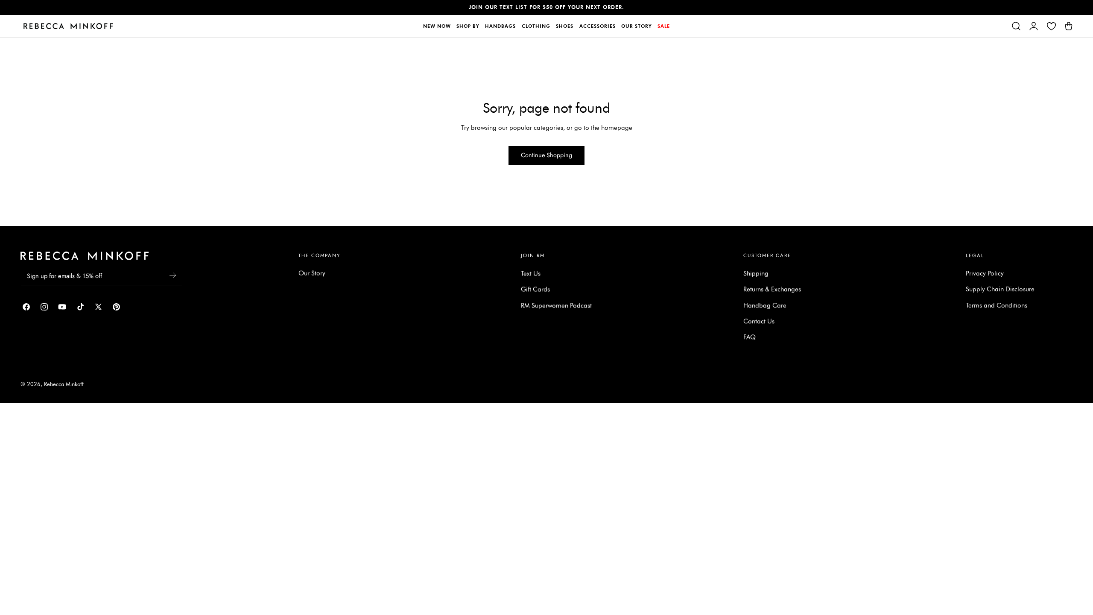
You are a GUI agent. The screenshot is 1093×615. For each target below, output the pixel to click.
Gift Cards (535, 289)
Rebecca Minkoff (64, 384)
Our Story (311, 273)
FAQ (749, 337)
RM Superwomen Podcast (556, 305)
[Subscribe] (172, 275)
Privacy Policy (985, 273)
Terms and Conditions (996, 305)
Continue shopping (546, 155)
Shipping (756, 273)
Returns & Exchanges (772, 289)
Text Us (531, 273)
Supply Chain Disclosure (1000, 289)
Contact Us (758, 321)
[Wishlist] (1051, 26)
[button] (1016, 26)
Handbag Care (764, 305)
